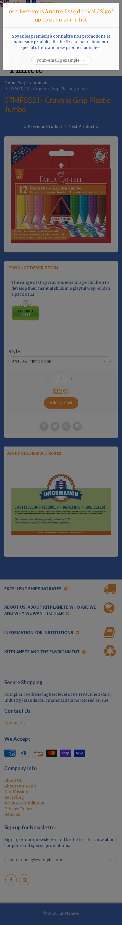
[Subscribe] (84, 60)
